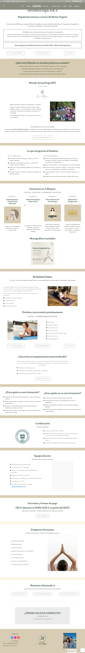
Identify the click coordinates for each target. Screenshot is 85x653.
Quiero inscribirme (42, 516)
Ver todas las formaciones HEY (42, 137)
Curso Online (69, 53)
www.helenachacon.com (19, 486)
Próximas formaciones (42, 53)
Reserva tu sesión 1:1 (42, 378)
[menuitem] (22, 6)
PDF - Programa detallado (16, 53)
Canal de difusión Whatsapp (42, 594)
